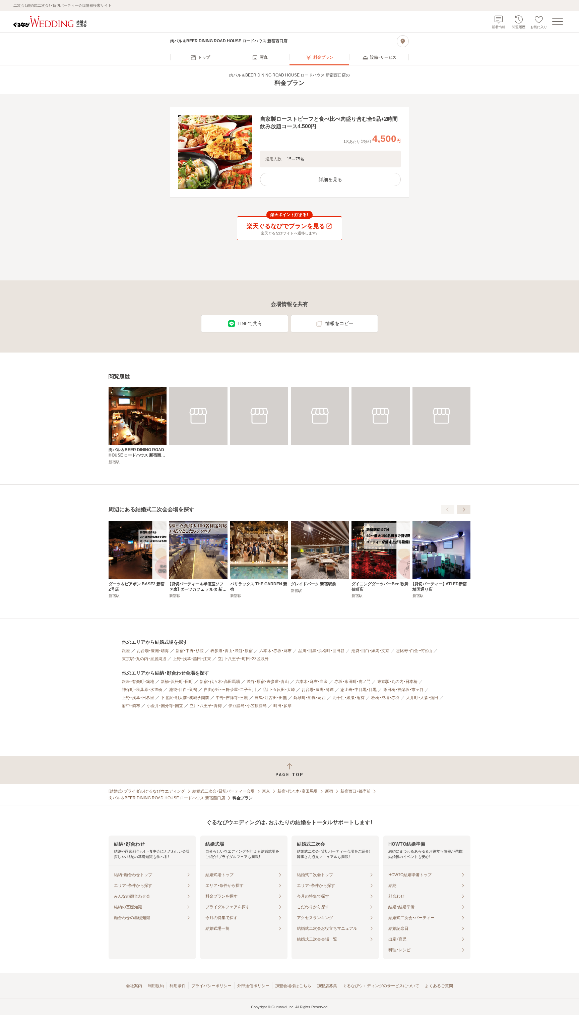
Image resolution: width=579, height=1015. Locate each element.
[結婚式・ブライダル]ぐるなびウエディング (147, 791)
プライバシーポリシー (211, 985)
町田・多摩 (282, 705)
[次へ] (463, 509)
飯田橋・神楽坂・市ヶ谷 (403, 689)
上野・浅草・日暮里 (138, 697)
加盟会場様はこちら (293, 985)
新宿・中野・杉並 (190, 650)
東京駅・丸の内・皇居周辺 (144, 658)
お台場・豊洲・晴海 (153, 650)
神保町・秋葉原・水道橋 (142, 689)
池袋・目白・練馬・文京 (370, 650)
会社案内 (134, 985)
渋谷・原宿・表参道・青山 (268, 681)
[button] (289, 152)
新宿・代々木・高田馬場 (220, 681)
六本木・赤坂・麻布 (275, 650)
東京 (266, 791)
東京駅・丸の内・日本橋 (397, 681)
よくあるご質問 (439, 985)
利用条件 (178, 985)
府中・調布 (131, 705)
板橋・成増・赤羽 (385, 697)
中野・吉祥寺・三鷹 (232, 697)
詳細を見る (330, 179)
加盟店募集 (327, 985)
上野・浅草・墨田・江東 (192, 658)
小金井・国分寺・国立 (165, 705)
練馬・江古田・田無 (271, 697)
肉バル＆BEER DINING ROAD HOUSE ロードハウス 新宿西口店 (167, 798)
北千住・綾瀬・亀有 (348, 697)
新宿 (329, 791)
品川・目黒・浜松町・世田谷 (321, 650)
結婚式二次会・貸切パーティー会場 (223, 791)
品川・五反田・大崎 (279, 689)
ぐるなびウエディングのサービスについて (381, 985)
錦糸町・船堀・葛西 (310, 697)
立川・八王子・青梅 (206, 705)
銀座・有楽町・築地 (138, 681)
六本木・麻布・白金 (312, 681)
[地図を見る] (403, 41)
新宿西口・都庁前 (355, 791)
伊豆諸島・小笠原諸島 (248, 705)
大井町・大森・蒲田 (422, 697)
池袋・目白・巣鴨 (183, 689)
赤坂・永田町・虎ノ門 (352, 681)
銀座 (126, 650)
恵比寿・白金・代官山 (414, 650)
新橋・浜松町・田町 (177, 681)
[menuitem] (200, 57)
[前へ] (447, 509)
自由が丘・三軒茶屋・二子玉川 (230, 689)
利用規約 (156, 985)
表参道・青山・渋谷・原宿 (231, 650)
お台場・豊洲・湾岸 (318, 689)
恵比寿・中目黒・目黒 (358, 689)
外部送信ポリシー (253, 985)
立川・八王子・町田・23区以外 (243, 658)
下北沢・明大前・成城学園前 (185, 697)
